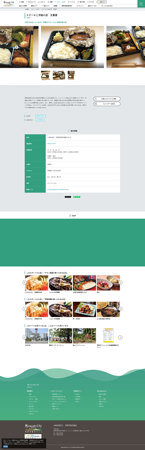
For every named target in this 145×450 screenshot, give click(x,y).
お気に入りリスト (33, 411)
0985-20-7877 (51, 143)
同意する (5, 446)
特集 (22, 2)
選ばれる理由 (102, 394)
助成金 (100, 404)
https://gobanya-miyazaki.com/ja (58, 189)
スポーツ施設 (102, 399)
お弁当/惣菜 (40, 120)
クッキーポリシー (22, 443)
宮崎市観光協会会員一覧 (58, 396)
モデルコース (32, 2)
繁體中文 (78, 399)
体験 (51, 2)
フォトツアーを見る (109, 104)
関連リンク (55, 406)
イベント (72, 2)
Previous (17, 47)
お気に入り (102, 2)
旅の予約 (82, 2)
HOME (27, 9)
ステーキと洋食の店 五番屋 (49, 9)
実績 (100, 396)
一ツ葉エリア (45, 6)
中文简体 (78, 396)
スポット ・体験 (33, 399)
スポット (42, 2)
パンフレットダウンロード (59, 401)
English (77, 394)
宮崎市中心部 (40, 116)
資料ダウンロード (57, 404)
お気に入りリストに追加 (108, 99)
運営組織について (57, 394)
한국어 (77, 401)
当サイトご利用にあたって (59, 399)
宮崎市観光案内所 (67, 6)
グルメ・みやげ (61, 2)
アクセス (91, 2)
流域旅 (55, 6)
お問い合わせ (55, 408)
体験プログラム (103, 401)
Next (128, 47)
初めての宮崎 (23, 6)
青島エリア (34, 6)
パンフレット (80, 6)
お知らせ (31, 413)
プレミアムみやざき (107, 6)
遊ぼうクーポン (92, 6)
